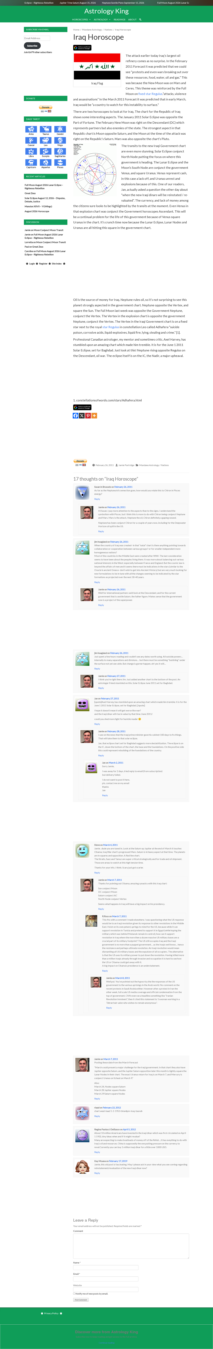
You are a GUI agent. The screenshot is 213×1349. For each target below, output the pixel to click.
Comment (78, 1231)
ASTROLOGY (101, 19)
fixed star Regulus (150, 94)
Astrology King (106, 11)
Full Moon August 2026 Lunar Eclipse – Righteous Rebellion (178, 2)
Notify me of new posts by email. (91, 1293)
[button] (140, 19)
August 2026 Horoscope (37, 211)
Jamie (27, 230)
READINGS (119, 19)
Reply (97, 498)
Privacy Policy (51, 1313)
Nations (108, 29)
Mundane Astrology (92, 29)
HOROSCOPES (80, 19)
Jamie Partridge (126, 465)
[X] (82, 415)
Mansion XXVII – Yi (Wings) (38, 206)
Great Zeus (30, 193)
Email (76, 1273)
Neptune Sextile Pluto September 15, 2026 (114, 2)
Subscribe (32, 45)
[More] (94, 415)
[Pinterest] (88, 415)
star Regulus (110, 327)
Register (43, 263)
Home (76, 29)
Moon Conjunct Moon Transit (48, 230)
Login (32, 263)
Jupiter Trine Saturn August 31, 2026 (69, 2)
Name (76, 1262)
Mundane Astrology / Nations (154, 465)
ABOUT (132, 19)
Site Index (57, 263)
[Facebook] (75, 415)
